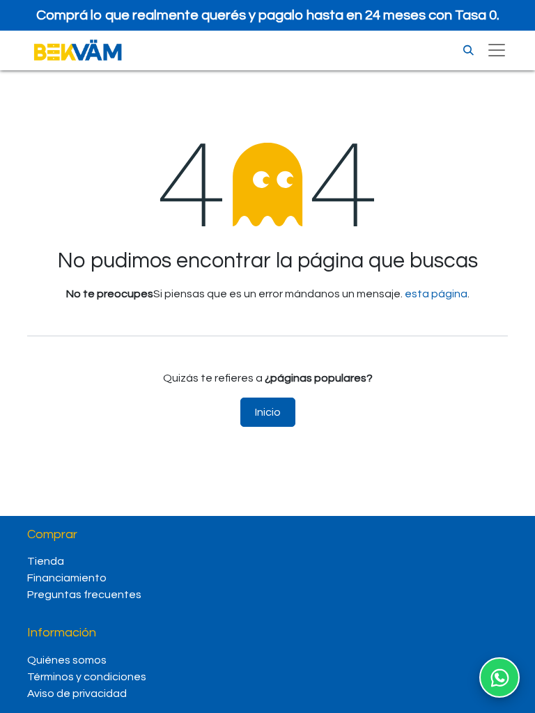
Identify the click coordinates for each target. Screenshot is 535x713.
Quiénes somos (68, 660)
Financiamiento (67, 577)
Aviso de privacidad (77, 693)
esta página (436, 293)
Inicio (268, 412)
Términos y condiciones (86, 676)
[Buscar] (468, 50)
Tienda (45, 561)
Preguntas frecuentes (84, 594)
